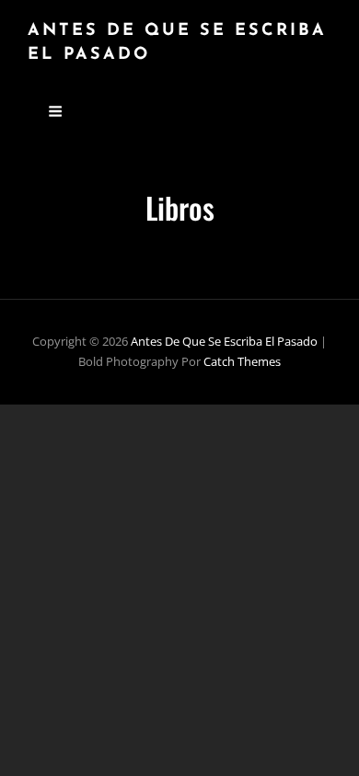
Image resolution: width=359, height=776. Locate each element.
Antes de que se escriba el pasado (224, 341)
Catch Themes (242, 361)
